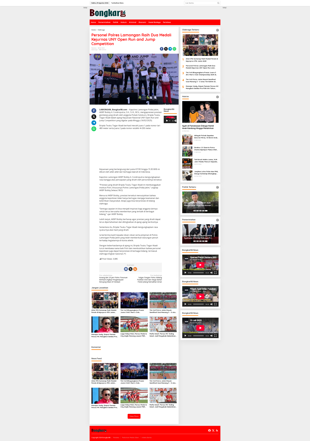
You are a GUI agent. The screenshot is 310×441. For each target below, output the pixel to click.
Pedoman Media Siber (130, 437)
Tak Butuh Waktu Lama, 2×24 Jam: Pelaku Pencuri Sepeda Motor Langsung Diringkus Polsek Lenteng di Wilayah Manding (205, 160)
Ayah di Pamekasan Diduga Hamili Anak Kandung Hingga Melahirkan (198, 127)
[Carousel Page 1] (194, 210)
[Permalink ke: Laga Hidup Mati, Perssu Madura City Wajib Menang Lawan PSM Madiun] (134, 324)
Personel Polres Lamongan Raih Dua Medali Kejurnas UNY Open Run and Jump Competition (200, 67)
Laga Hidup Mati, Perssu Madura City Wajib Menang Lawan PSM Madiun (133, 335)
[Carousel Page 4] (203, 210)
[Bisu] (211, 272)
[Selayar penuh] (176, 120)
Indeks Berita (146, 437)
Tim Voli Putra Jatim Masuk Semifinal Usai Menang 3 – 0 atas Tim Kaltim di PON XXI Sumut (163, 311)
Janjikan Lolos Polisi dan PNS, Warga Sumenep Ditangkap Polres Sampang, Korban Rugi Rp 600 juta (206, 172)
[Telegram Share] (170, 49)
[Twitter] (130, 269)
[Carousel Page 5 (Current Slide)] (206, 210)
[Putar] (167, 120)
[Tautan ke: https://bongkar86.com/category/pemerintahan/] (217, 220)
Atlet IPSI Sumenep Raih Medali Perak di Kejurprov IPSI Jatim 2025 (103, 311)
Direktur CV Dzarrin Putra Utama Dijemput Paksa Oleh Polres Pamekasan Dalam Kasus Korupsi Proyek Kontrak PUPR (206, 148)
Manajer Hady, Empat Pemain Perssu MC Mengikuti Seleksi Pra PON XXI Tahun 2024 (104, 335)
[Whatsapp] (174, 49)
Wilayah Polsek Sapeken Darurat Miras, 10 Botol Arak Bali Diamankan (205, 136)
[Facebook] (126, 269)
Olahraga (94, 50)
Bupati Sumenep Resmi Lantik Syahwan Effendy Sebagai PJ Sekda (198, 236)
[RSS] (135, 269)
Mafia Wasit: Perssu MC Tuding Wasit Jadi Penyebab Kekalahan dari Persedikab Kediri (163, 335)
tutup (85, 8)
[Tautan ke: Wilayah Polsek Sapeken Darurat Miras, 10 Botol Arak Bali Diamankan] (187, 139)
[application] (170, 119)
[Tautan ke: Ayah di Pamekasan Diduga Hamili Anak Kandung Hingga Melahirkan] (200, 112)
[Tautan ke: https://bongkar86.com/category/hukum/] (217, 96)
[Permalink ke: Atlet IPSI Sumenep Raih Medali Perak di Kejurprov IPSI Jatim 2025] (105, 300)
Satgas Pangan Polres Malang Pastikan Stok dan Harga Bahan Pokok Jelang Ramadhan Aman (149, 278)
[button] (218, 3)
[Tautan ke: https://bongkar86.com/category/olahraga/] (217, 30)
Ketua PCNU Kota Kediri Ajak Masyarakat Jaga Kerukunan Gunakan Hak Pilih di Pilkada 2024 (199, 204)
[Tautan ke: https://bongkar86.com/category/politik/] (217, 187)
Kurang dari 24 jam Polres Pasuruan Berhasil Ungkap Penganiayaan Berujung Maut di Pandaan (113, 278)
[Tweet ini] (166, 49)
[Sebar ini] (161, 49)
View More (134, 416)
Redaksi (116, 437)
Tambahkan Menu (117, 3)
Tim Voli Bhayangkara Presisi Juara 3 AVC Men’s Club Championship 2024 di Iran (132, 311)
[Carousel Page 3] (200, 210)
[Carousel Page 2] (197, 210)
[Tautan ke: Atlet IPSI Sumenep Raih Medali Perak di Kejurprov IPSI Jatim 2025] (200, 45)
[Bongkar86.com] (108, 12)
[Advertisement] (80, 50)
